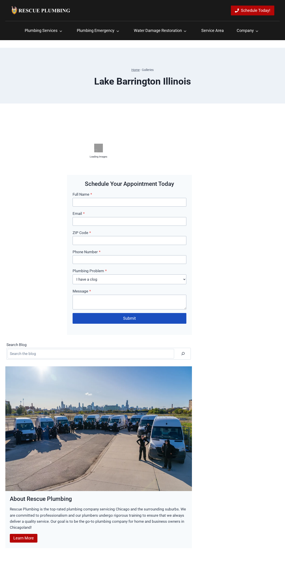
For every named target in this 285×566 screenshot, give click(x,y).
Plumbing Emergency (95, 30)
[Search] (183, 354)
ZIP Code (82, 232)
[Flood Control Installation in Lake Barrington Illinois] (35, 197)
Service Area (212, 30)
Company (245, 30)
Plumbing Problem (90, 271)
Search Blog (16, 344)
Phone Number (86, 252)
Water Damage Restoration (158, 30)
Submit (129, 318)
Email (79, 213)
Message (82, 291)
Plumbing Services (41, 30)
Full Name (82, 194)
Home (135, 70)
